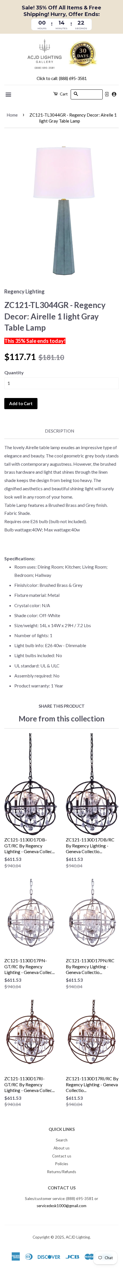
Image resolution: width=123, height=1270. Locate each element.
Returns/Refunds (61, 1171)
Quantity (14, 372)
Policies (61, 1163)
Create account (114, 94)
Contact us (61, 1156)
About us (61, 1148)
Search (62, 1140)
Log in (107, 94)
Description (59, 430)
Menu (8, 94)
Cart (63, 93)
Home (12, 114)
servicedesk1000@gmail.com (61, 1205)
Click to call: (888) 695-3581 (62, 78)
